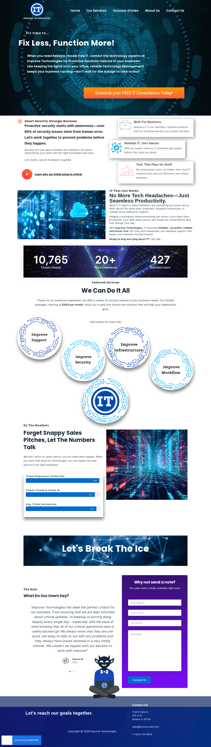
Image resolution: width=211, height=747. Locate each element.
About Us (152, 10)
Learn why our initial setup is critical (58, 174)
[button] (26, 634)
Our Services (96, 10)
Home (75, 10)
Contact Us (175, 10)
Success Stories (126, 10)
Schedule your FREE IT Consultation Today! (134, 93)
